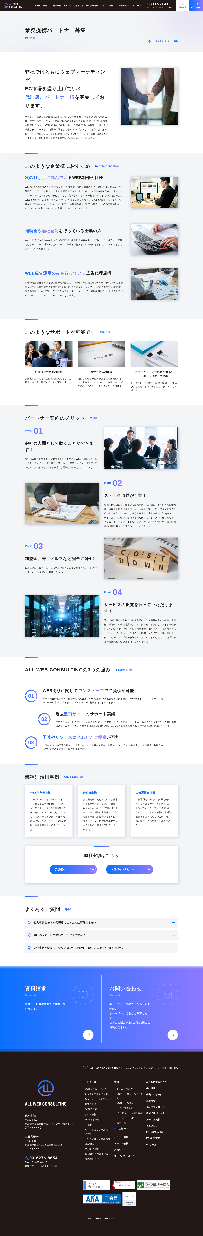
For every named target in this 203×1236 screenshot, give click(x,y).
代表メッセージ (154, 1094)
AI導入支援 (90, 1104)
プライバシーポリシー (126, 1156)
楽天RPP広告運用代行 (96, 1154)
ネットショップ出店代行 (97, 1139)
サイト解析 (90, 1114)
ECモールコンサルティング (130, 1096)
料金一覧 (57, 6)
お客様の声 (122, 1128)
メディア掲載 (153, 1119)
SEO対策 (89, 1144)
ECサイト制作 (92, 1119)
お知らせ (119, 1150)
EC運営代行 (91, 1109)
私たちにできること (156, 1082)
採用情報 (150, 1101)
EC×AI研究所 (153, 1138)
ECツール (136, 6)
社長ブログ (152, 1126)
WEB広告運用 (92, 1149)
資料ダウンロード (155, 1107)
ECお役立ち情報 (155, 1132)
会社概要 (150, 1088)
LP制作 (88, 1124)
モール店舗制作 (125, 1089)
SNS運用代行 (92, 1159)
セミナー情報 (92, 6)
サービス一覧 (41, 6)
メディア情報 (121, 1143)
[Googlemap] (33, 1127)
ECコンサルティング (96, 1089)
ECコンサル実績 (125, 1103)
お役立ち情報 (107, 6)
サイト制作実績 (125, 1108)
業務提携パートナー (156, 1113)
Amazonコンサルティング (98, 1099)
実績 (66, 6)
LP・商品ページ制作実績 (130, 1113)
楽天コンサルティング (96, 1094)
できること (78, 6)
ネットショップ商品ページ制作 (97, 1132)
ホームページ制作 (126, 1118)
